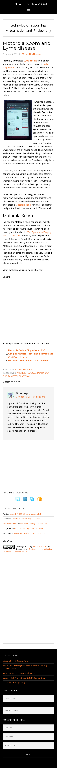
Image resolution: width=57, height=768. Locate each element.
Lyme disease (30, 60)
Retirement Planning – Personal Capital (34, 523)
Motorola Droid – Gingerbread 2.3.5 (26, 350)
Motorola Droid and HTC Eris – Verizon (28, 360)
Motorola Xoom (23, 204)
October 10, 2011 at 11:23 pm (30, 396)
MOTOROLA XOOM (20, 376)
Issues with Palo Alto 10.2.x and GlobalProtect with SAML (24, 678)
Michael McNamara (28, 4)
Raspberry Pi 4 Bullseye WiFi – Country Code (30, 533)
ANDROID (22, 372)
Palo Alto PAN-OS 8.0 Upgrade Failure (26, 519)
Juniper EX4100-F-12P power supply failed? (25, 514)
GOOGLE (32, 372)
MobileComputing (24, 369)
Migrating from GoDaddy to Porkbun (16, 661)
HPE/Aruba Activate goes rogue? (15, 683)
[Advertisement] (28, 310)
